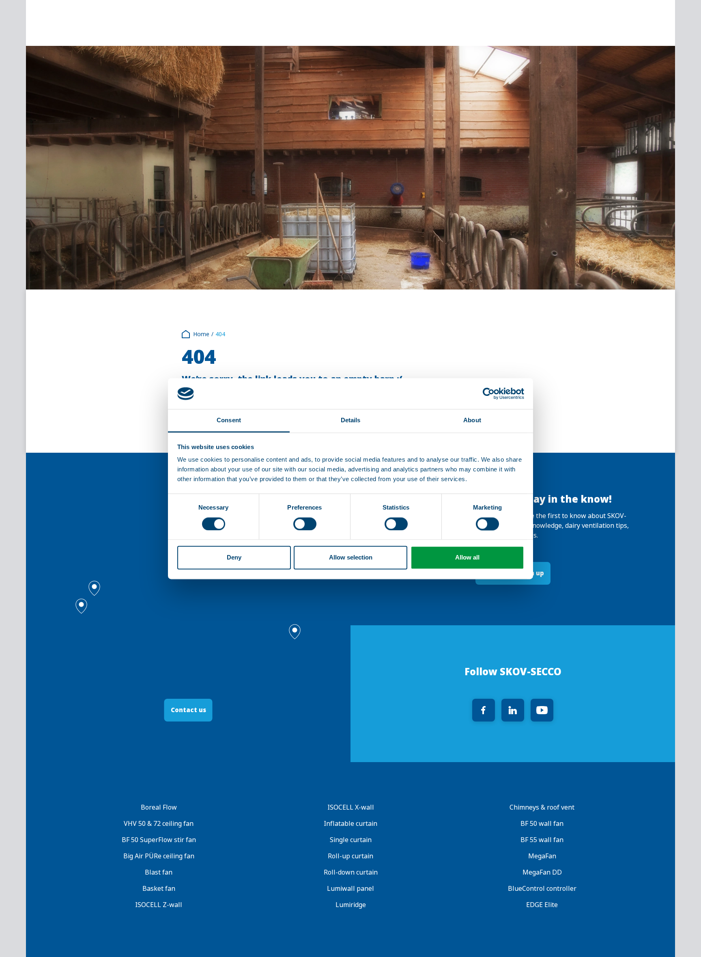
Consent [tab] (229, 420)
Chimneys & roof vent (542, 807)
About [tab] (472, 420)
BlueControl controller (542, 888)
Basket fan (158, 888)
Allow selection (350, 557)
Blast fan (158, 872)
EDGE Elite (542, 904)
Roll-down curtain (351, 872)
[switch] (304, 523)
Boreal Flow (159, 807)
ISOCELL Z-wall (158, 904)
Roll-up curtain (350, 856)
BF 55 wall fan (542, 840)
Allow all (467, 557)
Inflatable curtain (350, 823)
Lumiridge (350, 904)
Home (201, 334)
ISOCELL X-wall (350, 807)
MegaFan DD (542, 872)
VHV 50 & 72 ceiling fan (159, 823)
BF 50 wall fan (542, 823)
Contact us (188, 710)
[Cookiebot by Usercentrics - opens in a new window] (488, 393)
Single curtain (351, 840)
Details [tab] (351, 420)
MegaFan (542, 856)
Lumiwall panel (350, 888)
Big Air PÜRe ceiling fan (158, 856)
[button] (94, 588)
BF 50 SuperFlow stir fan (159, 840)
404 (220, 334)
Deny (234, 557)
